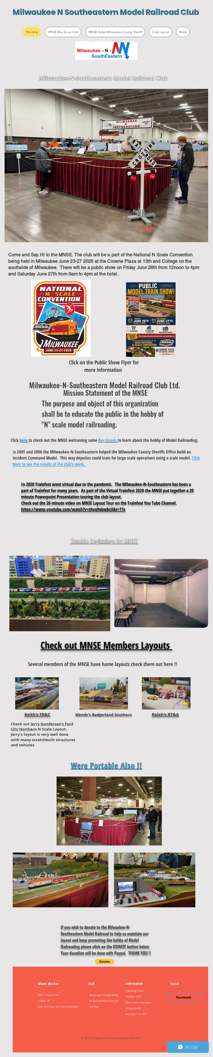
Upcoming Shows (135, 991)
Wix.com (135, 1038)
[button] (104, 961)
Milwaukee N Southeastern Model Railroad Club (106, 12)
